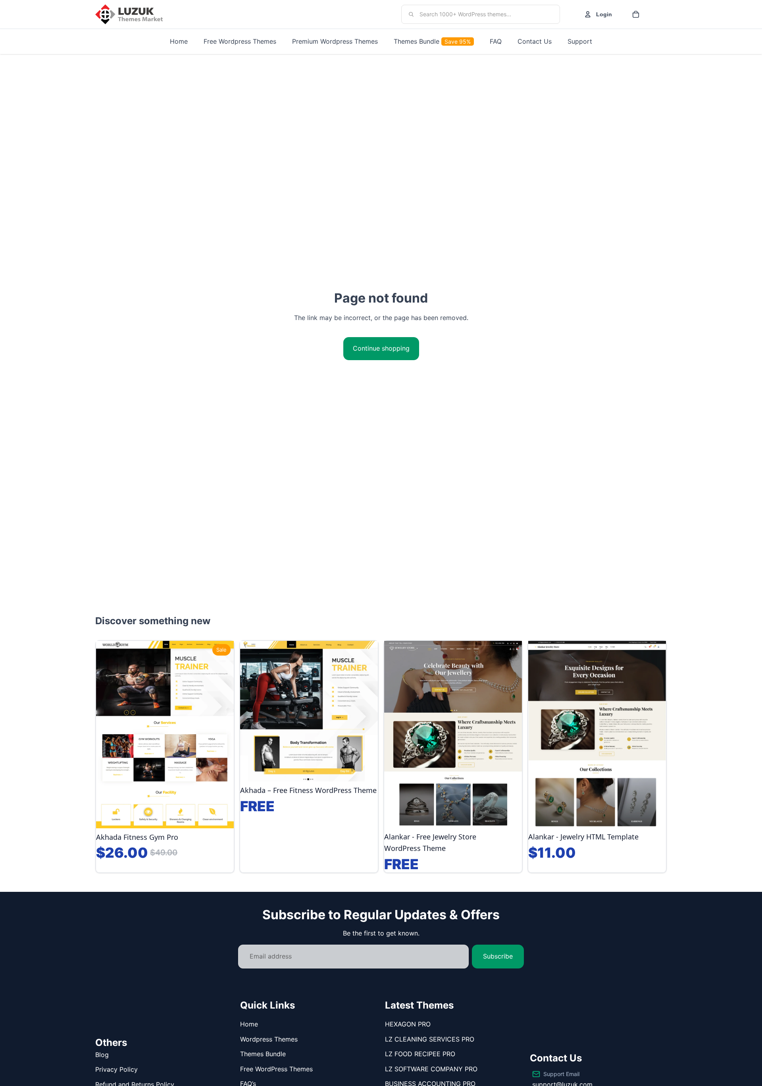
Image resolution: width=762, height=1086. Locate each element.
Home (249, 1024)
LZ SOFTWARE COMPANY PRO (431, 1069)
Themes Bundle (263, 1054)
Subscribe (498, 956)
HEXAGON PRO (408, 1024)
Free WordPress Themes (276, 1069)
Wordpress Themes (269, 1039)
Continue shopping (381, 348)
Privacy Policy (116, 1069)
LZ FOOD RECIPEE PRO (420, 1054)
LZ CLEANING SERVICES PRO (429, 1039)
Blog (102, 1055)
